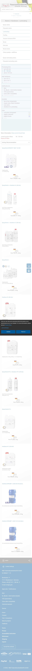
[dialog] (16, 335)
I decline (8, 331)
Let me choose (5, 327)
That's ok (23, 331)
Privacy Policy (8, 325)
